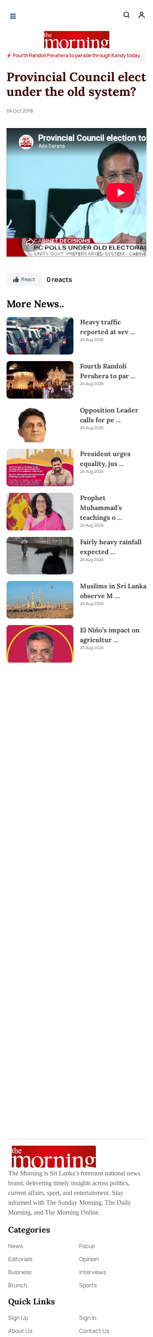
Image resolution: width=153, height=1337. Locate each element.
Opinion (89, 1259)
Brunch (17, 1285)
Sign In (87, 1317)
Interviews (92, 1272)
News (15, 1246)
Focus (87, 1246)
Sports (88, 1285)
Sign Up (18, 1317)
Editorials (20, 1259)
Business (19, 1272)
